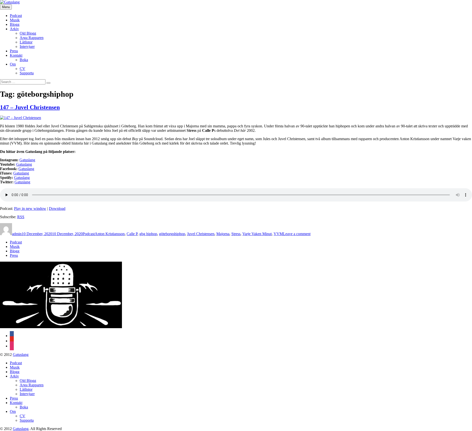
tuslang (29, 160)
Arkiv (14, 29)
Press (14, 51)
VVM (278, 234)
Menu (6, 7)
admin (17, 234)
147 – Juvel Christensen (30, 107)
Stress (235, 234)
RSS (20, 217)
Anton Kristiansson (110, 234)
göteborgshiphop (172, 234)
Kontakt (16, 55)
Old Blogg (28, 33)
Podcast (16, 15)
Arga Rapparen (32, 38)
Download (57, 208)
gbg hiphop (148, 234)
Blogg (14, 24)
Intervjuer (27, 46)
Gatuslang (24, 164)
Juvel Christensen (200, 234)
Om (13, 64)
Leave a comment (296, 234)
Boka (24, 60)
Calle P (132, 234)
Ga (21, 160)
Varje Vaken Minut (257, 234)
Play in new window (30, 208)
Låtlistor (26, 42)
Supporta (27, 73)
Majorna (222, 234)
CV (22, 69)
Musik (15, 20)
